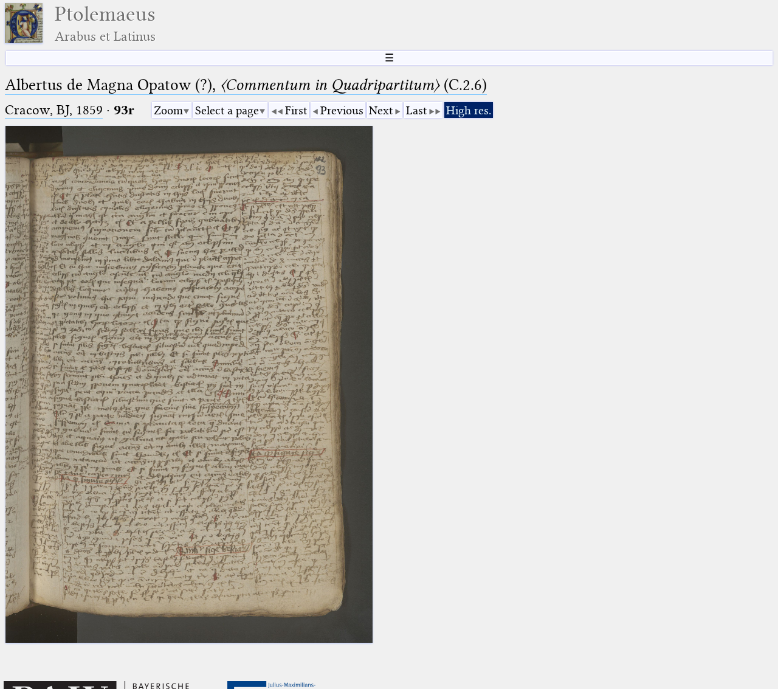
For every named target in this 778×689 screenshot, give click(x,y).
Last (416, 110)
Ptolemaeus (105, 23)
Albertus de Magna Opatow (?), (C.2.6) (246, 84)
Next (381, 110)
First (296, 110)
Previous (341, 110)
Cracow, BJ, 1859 (54, 110)
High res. (468, 110)
